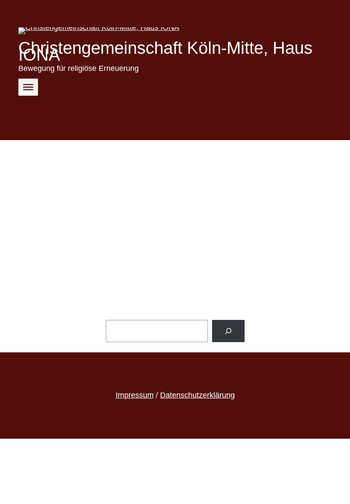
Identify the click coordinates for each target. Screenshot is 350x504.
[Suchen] (228, 331)
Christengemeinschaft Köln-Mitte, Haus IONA (165, 51)
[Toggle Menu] (28, 87)
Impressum (135, 395)
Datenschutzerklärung (197, 395)
